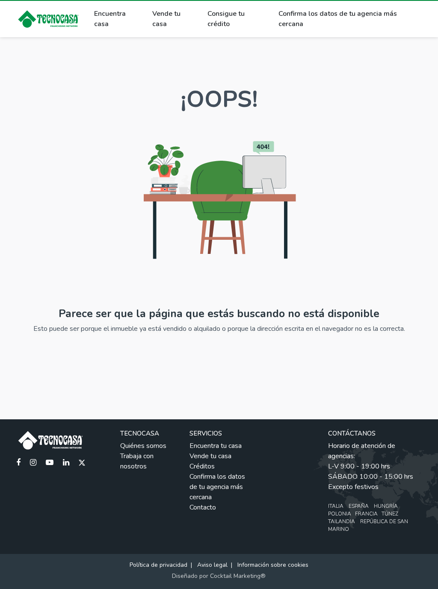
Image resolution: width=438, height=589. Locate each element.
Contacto (202, 507)
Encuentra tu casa (215, 446)
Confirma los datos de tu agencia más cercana (337, 19)
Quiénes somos (143, 446)
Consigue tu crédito (226, 19)
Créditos (202, 466)
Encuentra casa (110, 19)
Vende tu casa (166, 19)
